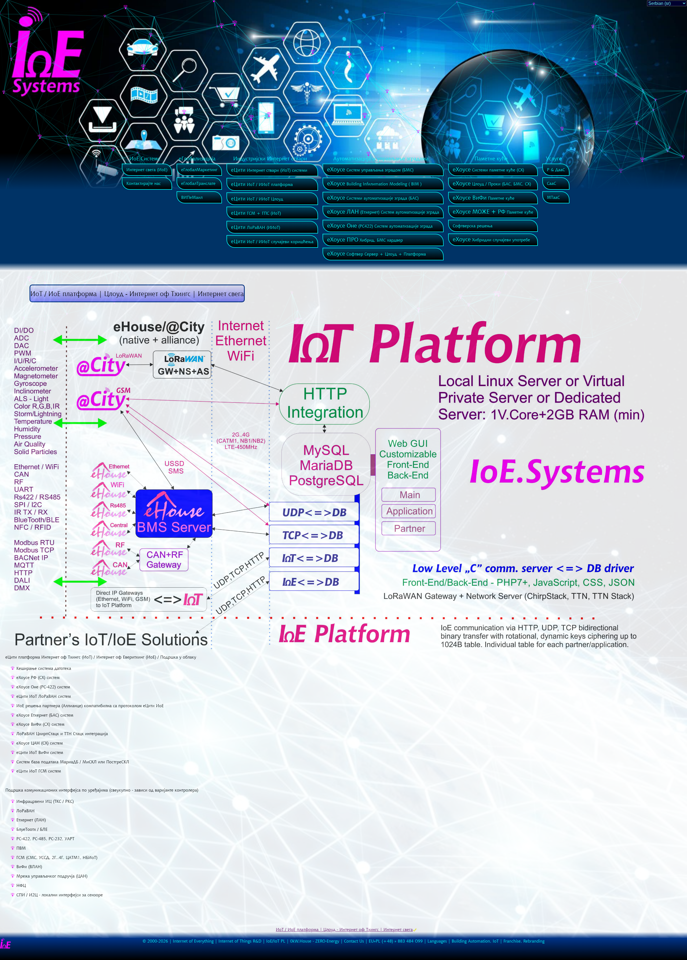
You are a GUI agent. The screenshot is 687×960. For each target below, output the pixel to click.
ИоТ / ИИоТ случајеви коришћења (272, 241)
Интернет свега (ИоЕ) (146, 169)
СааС (551, 183)
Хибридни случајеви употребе (491, 239)
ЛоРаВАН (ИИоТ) (255, 227)
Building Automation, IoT (475, 941)
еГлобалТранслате (198, 183)
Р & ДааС (556, 169)
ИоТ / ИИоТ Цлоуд (257, 199)
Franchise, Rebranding (524, 941)
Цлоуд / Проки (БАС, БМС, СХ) (492, 183)
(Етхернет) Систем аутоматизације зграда (383, 212)
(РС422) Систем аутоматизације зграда (380, 226)
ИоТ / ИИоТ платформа (262, 184)
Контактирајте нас (143, 183)
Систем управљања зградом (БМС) (370, 169)
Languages (437, 941)
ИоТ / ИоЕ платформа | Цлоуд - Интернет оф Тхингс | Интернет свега (344, 929)
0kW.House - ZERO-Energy (314, 941)
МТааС (553, 197)
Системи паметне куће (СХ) (488, 169)
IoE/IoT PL (275, 941)
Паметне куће (483, 198)
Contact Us (354, 941)
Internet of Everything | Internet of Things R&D (217, 941)
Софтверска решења (472, 225)
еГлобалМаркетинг (199, 169)
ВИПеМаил (192, 197)
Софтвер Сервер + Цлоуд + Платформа (376, 254)
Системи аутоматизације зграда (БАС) (373, 198)
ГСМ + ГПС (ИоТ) (256, 213)
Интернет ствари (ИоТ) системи (269, 170)
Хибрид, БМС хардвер (365, 240)
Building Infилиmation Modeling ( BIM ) (374, 183)
